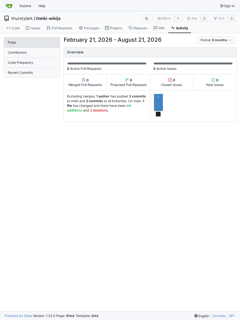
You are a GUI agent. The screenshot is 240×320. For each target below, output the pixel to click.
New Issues (215, 82)
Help (41, 6)
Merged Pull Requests (85, 82)
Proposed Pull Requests (128, 82)
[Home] (8, 6)
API (231, 316)
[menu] (216, 40)
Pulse (12, 42)
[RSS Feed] (146, 18)
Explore (25, 6)
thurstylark (22, 18)
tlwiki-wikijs (48, 18)
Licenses (219, 316)
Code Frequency (20, 62)
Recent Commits (20, 72)
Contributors (17, 52)
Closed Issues (171, 82)
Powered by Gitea (18, 316)
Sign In (229, 6)
